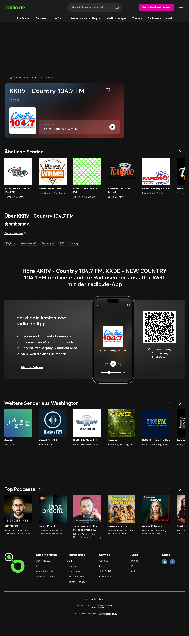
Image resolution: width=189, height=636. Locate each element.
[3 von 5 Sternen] (15, 224)
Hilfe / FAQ (105, 571)
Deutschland (96, 599)
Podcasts (41, 18)
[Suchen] (117, 7)
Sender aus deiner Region (85, 18)
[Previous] (169, 150)
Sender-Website (13, 233)
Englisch (10, 243)
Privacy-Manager (77, 582)
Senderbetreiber (45, 576)
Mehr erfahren (32, 367)
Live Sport (58, 18)
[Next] (180, 150)
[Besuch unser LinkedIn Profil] (164, 562)
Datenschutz (74, 566)
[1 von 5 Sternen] (6, 224)
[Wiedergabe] (112, 127)
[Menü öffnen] (181, 7)
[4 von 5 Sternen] (20, 224)
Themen (137, 18)
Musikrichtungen (116, 18)
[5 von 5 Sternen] (24, 224)
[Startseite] (10, 77)
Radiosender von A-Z (160, 18)
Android (134, 571)
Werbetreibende (45, 571)
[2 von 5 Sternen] (11, 224)
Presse (40, 566)
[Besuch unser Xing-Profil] (172, 562)
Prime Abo (105, 576)
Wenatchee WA (28, 243)
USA (62, 243)
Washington (48, 243)
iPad (132, 566)
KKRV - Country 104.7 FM (60, 129)
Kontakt (103, 560)
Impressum (73, 571)
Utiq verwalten (75, 576)
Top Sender (23, 18)
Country (15, 100)
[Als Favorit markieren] (108, 90)
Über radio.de (44, 560)
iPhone (134, 560)
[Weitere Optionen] (118, 90)
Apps (102, 566)
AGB (69, 560)
